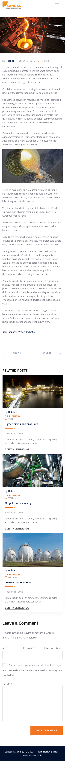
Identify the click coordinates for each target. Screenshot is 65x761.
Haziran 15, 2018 (14, 433)
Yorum (7, 683)
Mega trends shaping (18, 503)
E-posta (28, 648)
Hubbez (10, 60)
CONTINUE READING (17, 449)
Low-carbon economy (18, 582)
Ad (4, 648)
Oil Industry (10, 331)
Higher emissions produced (21, 424)
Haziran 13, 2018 (26, 60)
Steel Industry (27, 331)
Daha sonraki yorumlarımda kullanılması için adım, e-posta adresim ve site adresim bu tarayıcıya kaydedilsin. (32, 670)
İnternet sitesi (52, 648)
